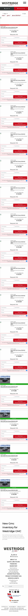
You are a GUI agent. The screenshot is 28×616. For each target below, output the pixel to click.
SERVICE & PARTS (13, 578)
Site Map (6, 608)
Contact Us (4, 606)
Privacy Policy (21, 606)
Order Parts (13, 581)
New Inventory (13, 568)
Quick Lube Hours (13, 561)
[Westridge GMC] (10, 3)
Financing (13, 564)
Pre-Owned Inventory (13, 569)
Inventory (13, 566)
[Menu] (24, 3)
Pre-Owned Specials (13, 572)
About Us (13, 559)
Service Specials (13, 583)
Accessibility (12, 606)
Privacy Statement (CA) (13, 576)
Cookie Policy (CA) (13, 574)
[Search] (3, 586)
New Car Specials (13, 571)
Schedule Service (13, 580)
